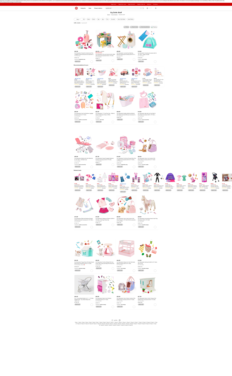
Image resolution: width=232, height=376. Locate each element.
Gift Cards (153, 0)
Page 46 (114, 325)
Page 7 (97, 322)
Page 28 (99, 323)
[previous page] (112, 320)
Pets (92, 0)
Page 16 (132, 322)
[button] (77, 78)
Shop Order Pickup (213, 0)
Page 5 (90, 322)
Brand (93, 19)
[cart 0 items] (155, 8)
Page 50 (131, 325)
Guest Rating (130, 19)
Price (107, 19)
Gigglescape (76, 300)
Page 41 (152, 323)
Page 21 (153, 322)
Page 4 (87, 322)
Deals (171, 0)
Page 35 (127, 323)
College (16, 0)
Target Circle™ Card (122, 4)
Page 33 (119, 323)
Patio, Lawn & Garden (54, 0)
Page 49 (127, 325)
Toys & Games (114, 0)
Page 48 (123, 325)
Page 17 (136, 322)
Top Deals (195, 0)
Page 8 (101, 322)
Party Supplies (144, 0)
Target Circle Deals (201, 0)
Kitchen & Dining (46, 0)
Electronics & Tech (121, 0)
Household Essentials (67, 0)
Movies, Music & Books (136, 0)
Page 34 (123, 323)
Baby (73, 0)
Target (108, 14)
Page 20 (149, 322)
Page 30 (107, 323)
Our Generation (77, 55)
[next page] (120, 320)
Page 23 (79, 323)
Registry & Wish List (141, 4)
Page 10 (108, 322)
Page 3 (83, 322)
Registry (5, 2)
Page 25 (87, 323)
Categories (83, 8)
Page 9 (104, 322)
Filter (78, 19)
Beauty (75, 0)
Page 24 (83, 323)
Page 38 (139, 323)
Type (98, 19)
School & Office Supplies (105, 0)
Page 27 (95, 323)
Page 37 (135, 323)
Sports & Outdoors (87, 0)
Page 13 (120, 322)
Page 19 (145, 322)
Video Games (128, 0)
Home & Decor (39, 0)
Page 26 (91, 323)
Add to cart (77, 61)
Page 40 (148, 323)
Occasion (113, 19)
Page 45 (110, 325)
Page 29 (103, 323)
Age (103, 19)
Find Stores (18, 2)
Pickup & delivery (98, 8)
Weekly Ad (207, 0)
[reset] (141, 8)
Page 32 (115, 323)
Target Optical (167, 0)
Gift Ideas (149, 0)
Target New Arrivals (4, 0)
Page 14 (124, 322)
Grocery (61, 0)
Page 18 (140, 322)
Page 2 (80, 322)
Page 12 (116, 322)
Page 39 (144, 323)
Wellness (98, 0)
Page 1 (76, 322)
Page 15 (128, 322)
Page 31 (111, 323)
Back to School (11, 0)
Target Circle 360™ (131, 4)
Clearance (175, 0)
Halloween (20, 0)
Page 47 (118, 325)
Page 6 (94, 322)
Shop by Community (160, 0)
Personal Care (80, 0)
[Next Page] (157, 19)
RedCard (9, 2)
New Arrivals (180, 0)
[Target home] (76, 8)
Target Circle (13, 2)
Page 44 (106, 325)
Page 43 (102, 325)
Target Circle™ (113, 4)
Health (94, 0)
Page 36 (131, 323)
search (143, 8)
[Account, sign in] (149, 8)
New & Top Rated (121, 19)
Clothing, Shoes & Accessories (29, 0)
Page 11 (112, 322)
